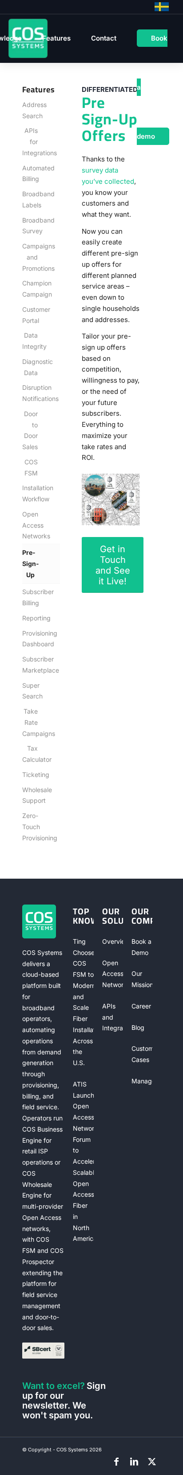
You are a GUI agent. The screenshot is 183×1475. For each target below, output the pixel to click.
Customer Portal (30, 315)
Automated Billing (30, 173)
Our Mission (141, 979)
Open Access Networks (30, 525)
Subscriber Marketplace (30, 664)
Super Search (30, 691)
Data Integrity (30, 340)
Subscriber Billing (30, 597)
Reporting (30, 618)
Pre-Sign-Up (30, 563)
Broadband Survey (30, 225)
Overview (112, 941)
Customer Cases (141, 1054)
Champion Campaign (30, 288)
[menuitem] (56, 38)
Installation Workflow (30, 493)
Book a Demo (141, 947)
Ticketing (30, 774)
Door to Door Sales (30, 430)
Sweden (162, 6)
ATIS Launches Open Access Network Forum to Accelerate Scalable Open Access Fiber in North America (83, 1161)
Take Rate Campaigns (30, 722)
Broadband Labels (30, 199)
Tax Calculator (30, 753)
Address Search (30, 110)
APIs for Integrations (30, 142)
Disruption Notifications (30, 393)
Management (141, 1081)
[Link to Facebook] (116, 1462)
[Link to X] (152, 1462)
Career (141, 1006)
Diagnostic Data (30, 367)
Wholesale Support (30, 795)
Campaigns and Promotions (30, 257)
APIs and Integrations (112, 1017)
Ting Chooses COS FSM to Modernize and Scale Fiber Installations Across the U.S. (83, 1002)
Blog (137, 1027)
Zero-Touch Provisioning (30, 827)
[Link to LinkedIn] (134, 1462)
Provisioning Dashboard (30, 638)
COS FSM (31, 467)
